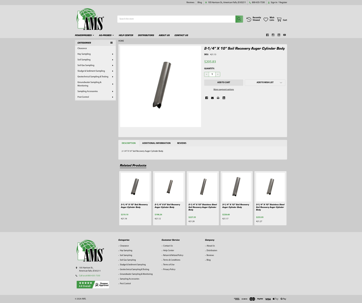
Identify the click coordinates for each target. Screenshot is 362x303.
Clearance (82, 48)
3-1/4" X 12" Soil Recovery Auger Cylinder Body (235, 205)
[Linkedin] (278, 35)
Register (283, 2)
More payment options (224, 90)
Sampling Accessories (87, 91)
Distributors (146, 35)
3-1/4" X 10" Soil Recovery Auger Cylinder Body (134, 205)
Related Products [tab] (133, 165)
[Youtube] (284, 35)
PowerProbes (83, 35)
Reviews (190, 2)
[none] (160, 86)
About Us (164, 35)
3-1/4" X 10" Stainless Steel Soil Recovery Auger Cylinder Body (270, 207)
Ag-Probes (105, 35)
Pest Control (83, 97)
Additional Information (156, 143)
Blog (200, 2)
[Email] (212, 97)
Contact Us (181, 35)
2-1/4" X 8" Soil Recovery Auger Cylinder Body (167, 205)
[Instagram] (273, 35)
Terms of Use (168, 265)
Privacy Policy (169, 270)
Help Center (126, 35)
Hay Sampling (84, 54)
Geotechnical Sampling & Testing (92, 77)
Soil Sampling (83, 60)
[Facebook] (267, 35)
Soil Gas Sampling (85, 65)
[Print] (218, 97)
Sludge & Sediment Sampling (91, 71)
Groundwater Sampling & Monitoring (89, 84)
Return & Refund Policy (173, 255)
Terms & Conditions (171, 260)
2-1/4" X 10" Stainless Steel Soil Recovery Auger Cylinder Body (202, 207)
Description (129, 143)
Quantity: (209, 69)
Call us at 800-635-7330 (89, 276)
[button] (265, 82)
